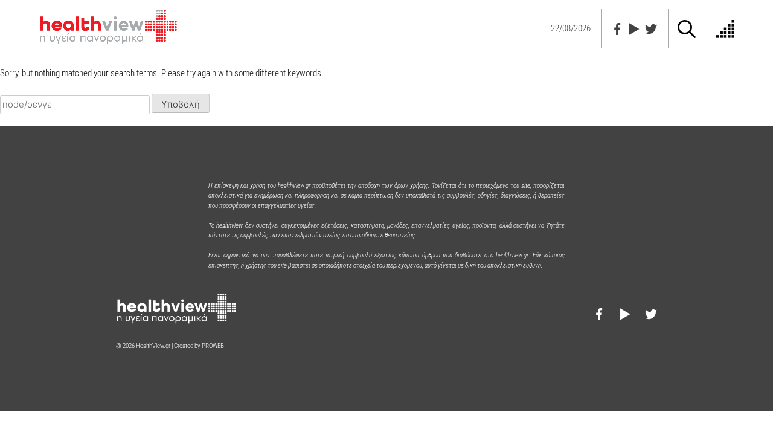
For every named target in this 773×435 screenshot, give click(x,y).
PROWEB (213, 346)
